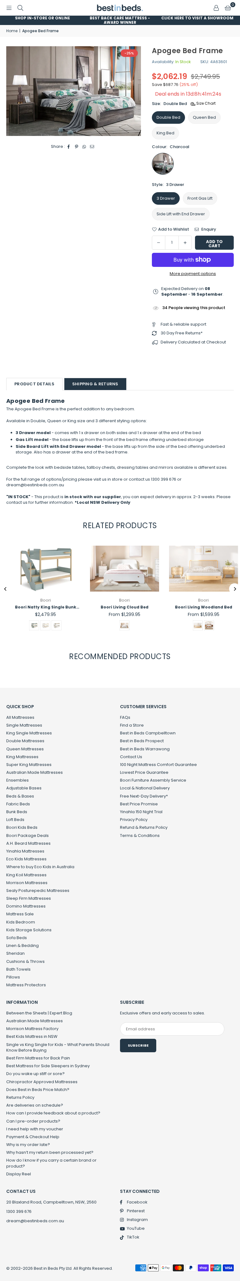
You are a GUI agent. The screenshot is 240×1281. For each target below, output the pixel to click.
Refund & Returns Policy (144, 827)
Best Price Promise (139, 804)
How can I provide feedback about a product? (53, 1113)
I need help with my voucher (34, 1129)
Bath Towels (18, 969)
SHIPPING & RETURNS (95, 384)
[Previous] (5, 588)
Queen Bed (204, 117)
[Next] (234, 588)
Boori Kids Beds (22, 827)
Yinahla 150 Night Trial (141, 812)
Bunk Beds (16, 812)
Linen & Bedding (22, 945)
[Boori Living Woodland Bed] (198, 568)
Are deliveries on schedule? (34, 1105)
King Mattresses (22, 757)
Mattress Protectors (26, 985)
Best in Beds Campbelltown (148, 733)
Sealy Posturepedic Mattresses (37, 890)
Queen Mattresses (25, 749)
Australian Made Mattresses (34, 772)
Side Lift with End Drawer (181, 214)
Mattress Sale (20, 914)
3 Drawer (166, 198)
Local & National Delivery (145, 788)
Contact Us (131, 757)
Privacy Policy (134, 820)
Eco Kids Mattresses (26, 859)
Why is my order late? (28, 1145)
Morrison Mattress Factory (32, 1029)
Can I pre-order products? (33, 1121)
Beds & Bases (20, 796)
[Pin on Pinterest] (76, 146)
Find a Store (132, 725)
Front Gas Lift (200, 198)
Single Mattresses (24, 725)
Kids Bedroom (20, 922)
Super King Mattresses (29, 765)
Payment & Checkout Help (32, 1137)
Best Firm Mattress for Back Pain (38, 1058)
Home (12, 30)
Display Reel (18, 1174)
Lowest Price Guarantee (144, 772)
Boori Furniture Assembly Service (153, 780)
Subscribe (138, 1045)
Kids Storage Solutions (29, 930)
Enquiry (208, 229)
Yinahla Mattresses (25, 851)
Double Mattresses (25, 741)
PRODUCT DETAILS (34, 384)
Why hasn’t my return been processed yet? (49, 1152)
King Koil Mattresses (26, 875)
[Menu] (9, 8)
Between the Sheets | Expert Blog (39, 1013)
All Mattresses (20, 717)
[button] (228, 7)
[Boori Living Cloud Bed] (120, 568)
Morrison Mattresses (27, 883)
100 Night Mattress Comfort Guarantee (158, 765)
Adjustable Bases (24, 788)
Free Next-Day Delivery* (144, 796)
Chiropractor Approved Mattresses (42, 1082)
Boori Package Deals (27, 835)
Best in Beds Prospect (142, 741)
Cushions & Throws (25, 961)
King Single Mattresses (29, 733)
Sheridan (15, 953)
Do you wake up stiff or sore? (35, 1074)
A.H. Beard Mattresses (28, 843)
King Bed (165, 133)
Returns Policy (20, 1097)
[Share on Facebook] (69, 146)
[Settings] (216, 7)
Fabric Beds (18, 804)
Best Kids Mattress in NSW (32, 1036)
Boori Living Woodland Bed (199, 607)
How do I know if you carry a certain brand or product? (51, 1163)
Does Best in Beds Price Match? (37, 1090)
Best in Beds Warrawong (145, 749)
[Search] (20, 8)
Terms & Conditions (140, 835)
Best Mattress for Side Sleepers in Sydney (48, 1066)
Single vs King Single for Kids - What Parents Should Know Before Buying (57, 1047)
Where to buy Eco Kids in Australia (40, 867)
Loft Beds (15, 820)
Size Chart (205, 103)
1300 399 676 (19, 1211)
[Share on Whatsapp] (84, 146)
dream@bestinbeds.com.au (35, 1221)
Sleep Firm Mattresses (28, 898)
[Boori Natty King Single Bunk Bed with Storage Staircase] (41, 568)
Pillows (13, 977)
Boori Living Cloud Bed (120, 607)
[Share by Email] (92, 146)
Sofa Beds (16, 938)
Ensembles (17, 780)
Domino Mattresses (26, 906)
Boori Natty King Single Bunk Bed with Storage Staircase (41, 607)
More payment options (193, 274)
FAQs (125, 717)
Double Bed (168, 117)
